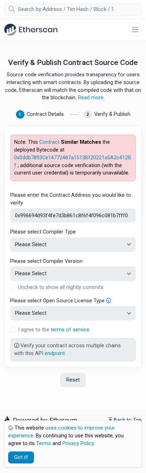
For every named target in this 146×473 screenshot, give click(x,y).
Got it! (21, 457)
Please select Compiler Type (43, 232)
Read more (90, 98)
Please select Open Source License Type (58, 301)
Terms (43, 444)
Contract (49, 142)
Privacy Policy (78, 444)
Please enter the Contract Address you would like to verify (70, 199)
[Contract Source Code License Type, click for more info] (108, 301)
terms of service (70, 330)
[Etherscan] (30, 29)
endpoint (55, 353)
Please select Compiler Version (46, 261)
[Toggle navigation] (135, 29)
